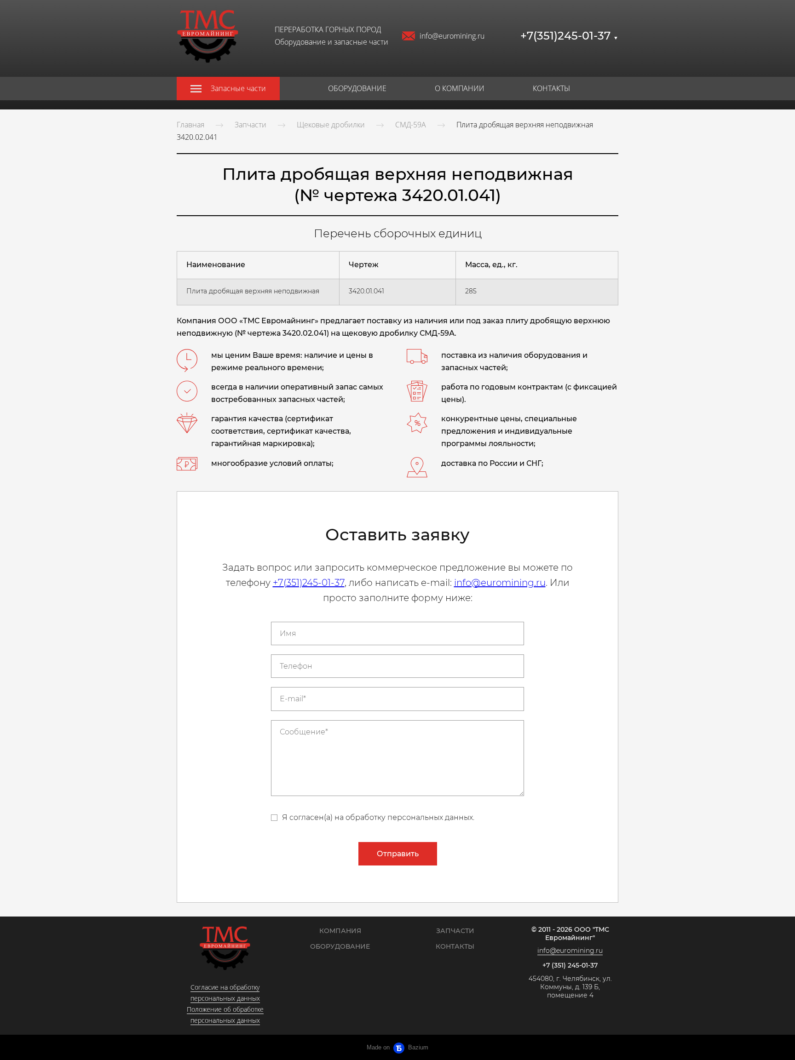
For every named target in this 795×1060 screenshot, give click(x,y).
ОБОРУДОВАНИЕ (357, 88)
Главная (190, 125)
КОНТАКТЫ (551, 88)
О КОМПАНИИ (459, 88)
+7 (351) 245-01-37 (570, 965)
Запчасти (250, 125)
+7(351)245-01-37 (569, 35)
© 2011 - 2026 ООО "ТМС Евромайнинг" (570, 934)
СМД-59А (410, 125)
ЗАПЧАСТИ (455, 931)
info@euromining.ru (452, 36)
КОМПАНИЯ (340, 931)
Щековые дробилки (331, 125)
